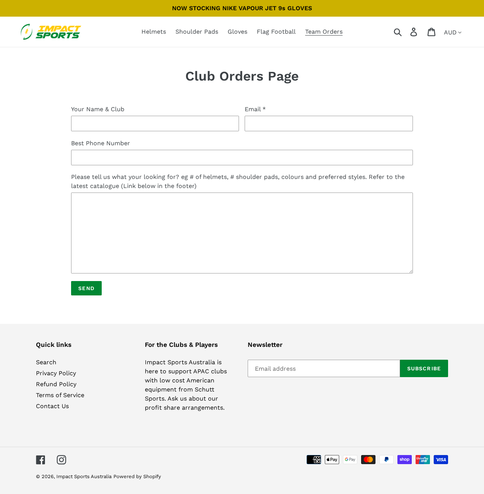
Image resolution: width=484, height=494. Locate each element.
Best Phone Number (100, 143)
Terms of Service (60, 395)
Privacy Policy (56, 373)
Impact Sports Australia (84, 476)
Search (46, 362)
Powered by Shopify (137, 476)
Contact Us (52, 406)
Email (255, 109)
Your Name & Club (97, 109)
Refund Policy (56, 384)
